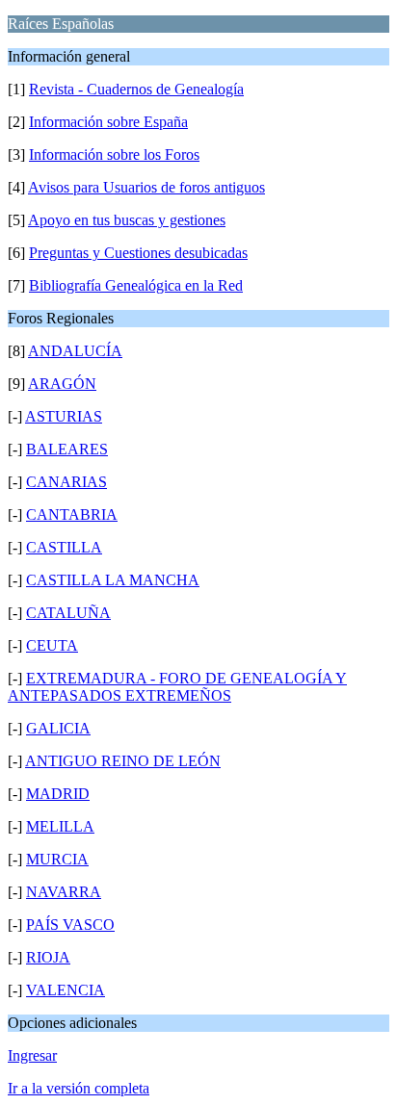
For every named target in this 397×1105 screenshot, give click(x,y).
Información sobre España (108, 122)
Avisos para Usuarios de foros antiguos (146, 187)
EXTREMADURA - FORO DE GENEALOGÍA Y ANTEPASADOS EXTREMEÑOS (177, 687)
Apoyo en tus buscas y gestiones (126, 220)
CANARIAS (66, 482)
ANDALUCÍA (75, 351)
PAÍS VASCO (70, 924)
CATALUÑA (68, 612)
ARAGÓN (62, 383)
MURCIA (57, 859)
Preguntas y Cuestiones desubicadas (138, 252)
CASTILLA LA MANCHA (112, 580)
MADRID (58, 793)
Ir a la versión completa (78, 1088)
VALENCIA (65, 990)
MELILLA (60, 826)
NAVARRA (63, 892)
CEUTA (52, 645)
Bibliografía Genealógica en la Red (136, 285)
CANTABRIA (72, 514)
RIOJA (48, 957)
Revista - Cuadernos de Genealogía (136, 89)
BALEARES (67, 449)
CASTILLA (64, 547)
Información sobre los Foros (114, 154)
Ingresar (32, 1055)
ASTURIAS (63, 416)
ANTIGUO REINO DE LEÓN (123, 761)
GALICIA (58, 728)
